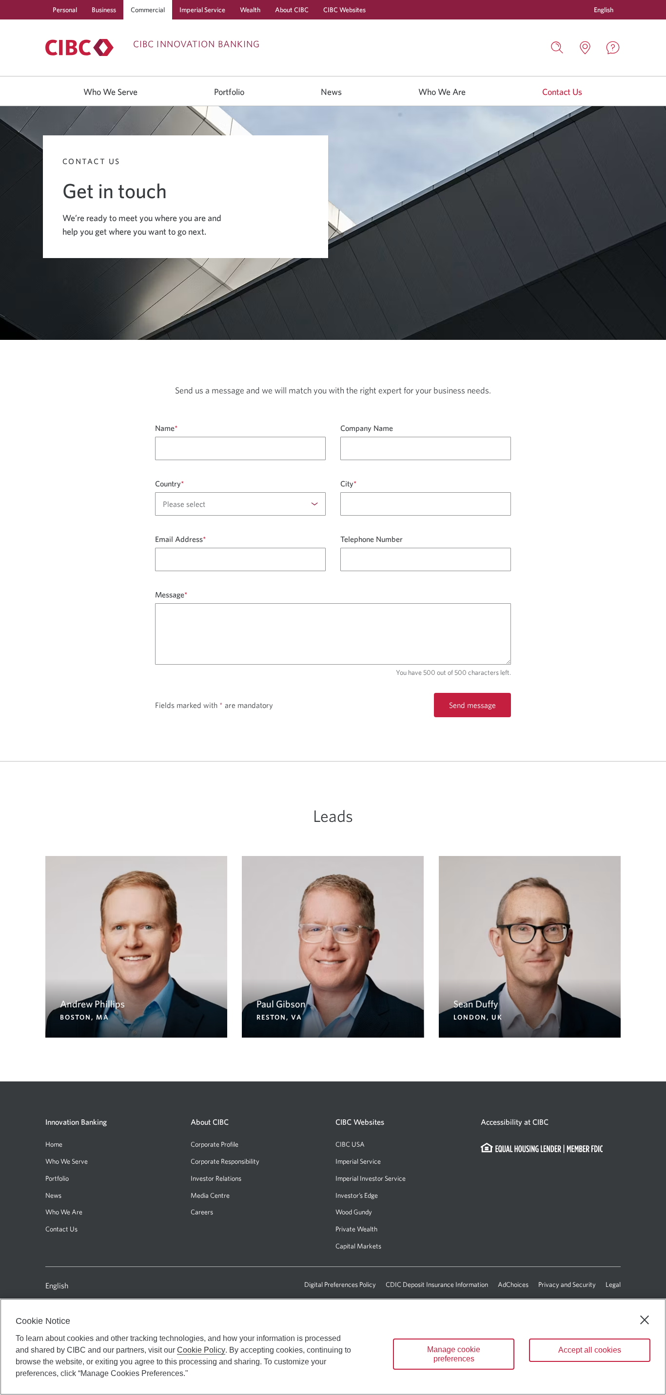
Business (104, 9)
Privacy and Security (567, 1284)
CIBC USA (350, 1144)
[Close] (644, 1320)
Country (169, 483)
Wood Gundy (353, 1212)
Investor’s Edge (356, 1195)
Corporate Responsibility (225, 1161)
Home (53, 1144)
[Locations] (585, 48)
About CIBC (292, 9)
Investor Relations (216, 1178)
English (56, 1285)
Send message (472, 705)
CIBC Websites (344, 9)
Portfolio (229, 91)
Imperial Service (202, 9)
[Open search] (557, 48)
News (331, 91)
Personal (65, 9)
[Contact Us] (613, 48)
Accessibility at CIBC (514, 1122)
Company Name (366, 428)
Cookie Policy (201, 1350)
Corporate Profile (214, 1144)
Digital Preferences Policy (340, 1284)
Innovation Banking (76, 1122)
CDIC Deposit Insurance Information (437, 1284)
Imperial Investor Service (370, 1178)
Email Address (180, 539)
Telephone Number (371, 539)
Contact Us (562, 91)
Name (166, 428)
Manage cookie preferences (453, 1354)
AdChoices (513, 1284)
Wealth (250, 9)
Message (171, 594)
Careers (202, 1212)
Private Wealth (356, 1229)
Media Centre (210, 1195)
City (348, 483)
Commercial (148, 9)
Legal (613, 1284)
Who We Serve (110, 91)
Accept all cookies (589, 1350)
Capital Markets (358, 1246)
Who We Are (442, 91)
